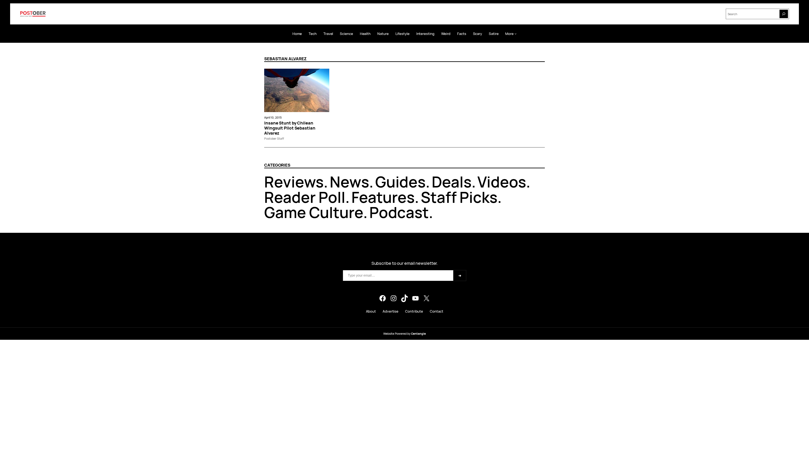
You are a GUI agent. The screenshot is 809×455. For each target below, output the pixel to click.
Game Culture (313, 212)
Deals (451, 181)
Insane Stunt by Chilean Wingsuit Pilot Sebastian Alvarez (289, 128)
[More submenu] (515, 34)
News (349, 181)
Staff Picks (459, 197)
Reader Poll (304, 197)
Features (383, 197)
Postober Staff (274, 138)
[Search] (784, 14)
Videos (501, 181)
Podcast (399, 212)
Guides (400, 181)
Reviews (294, 181)
